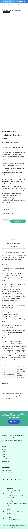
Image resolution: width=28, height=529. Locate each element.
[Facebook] (3, 479)
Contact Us (14, 421)
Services (5, 454)
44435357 (10, 511)
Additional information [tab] (14, 243)
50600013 (10, 514)
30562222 (18, 511)
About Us (5, 459)
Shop (3, 456)
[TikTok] (19, 479)
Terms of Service (7, 473)
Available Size (6, 210)
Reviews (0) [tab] (14, 246)
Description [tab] (14, 240)
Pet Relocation (7, 452)
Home (4, 450)
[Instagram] (7, 479)
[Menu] (25, 6)
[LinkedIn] (11, 479)
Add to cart (18, 221)
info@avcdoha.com (13, 519)
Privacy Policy (6, 471)
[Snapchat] (15, 479)
